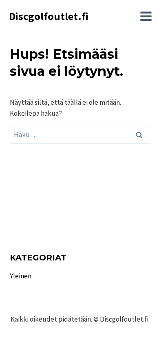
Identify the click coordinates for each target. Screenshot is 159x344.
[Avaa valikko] (145, 16)
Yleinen (20, 275)
